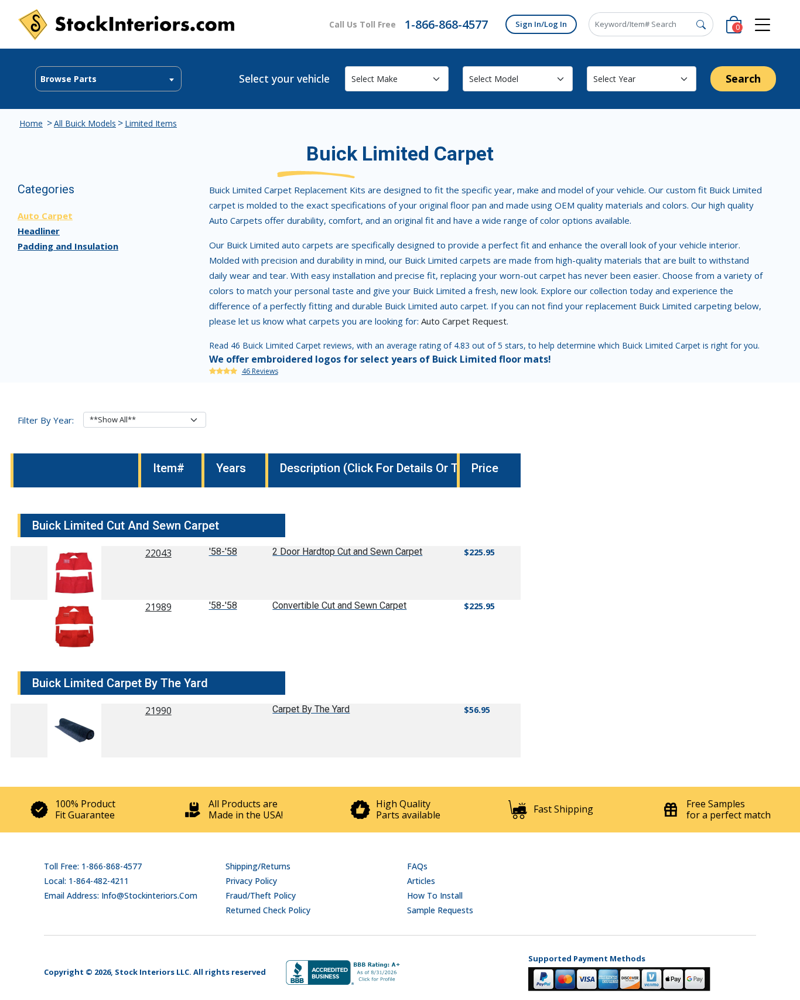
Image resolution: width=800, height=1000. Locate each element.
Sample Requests (440, 910)
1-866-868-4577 (446, 24)
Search (743, 78)
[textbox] (108, 79)
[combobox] (108, 78)
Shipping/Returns (257, 866)
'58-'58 (223, 551)
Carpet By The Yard (311, 709)
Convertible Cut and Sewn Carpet (339, 605)
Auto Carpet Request (464, 321)
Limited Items (151, 123)
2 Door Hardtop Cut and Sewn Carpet (347, 551)
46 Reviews (260, 371)
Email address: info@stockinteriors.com (120, 895)
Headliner (39, 231)
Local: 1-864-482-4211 (86, 880)
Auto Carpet (45, 215)
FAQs (417, 866)
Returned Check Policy (267, 910)
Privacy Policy (251, 880)
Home (31, 123)
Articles (421, 880)
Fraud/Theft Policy (260, 895)
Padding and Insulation (68, 246)
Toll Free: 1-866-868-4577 (93, 866)
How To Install (435, 895)
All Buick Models (85, 123)
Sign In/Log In (541, 24)
